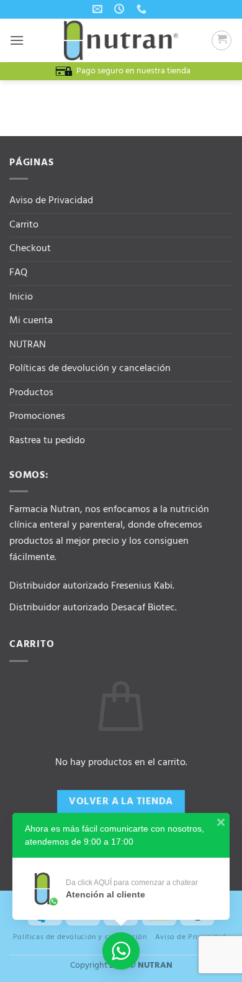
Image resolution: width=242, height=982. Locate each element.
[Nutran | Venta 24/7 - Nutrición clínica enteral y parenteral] (121, 40)
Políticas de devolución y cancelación (90, 368)
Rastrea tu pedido (47, 441)
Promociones (37, 416)
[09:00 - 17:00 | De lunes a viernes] (120, 9)
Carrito (23, 225)
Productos (31, 393)
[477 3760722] (143, 9)
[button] (16, 40)
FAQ (18, 273)
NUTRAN (27, 345)
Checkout (30, 249)
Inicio (21, 297)
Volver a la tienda (121, 801)
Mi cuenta (31, 321)
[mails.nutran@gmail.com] (98, 9)
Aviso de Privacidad (51, 201)
